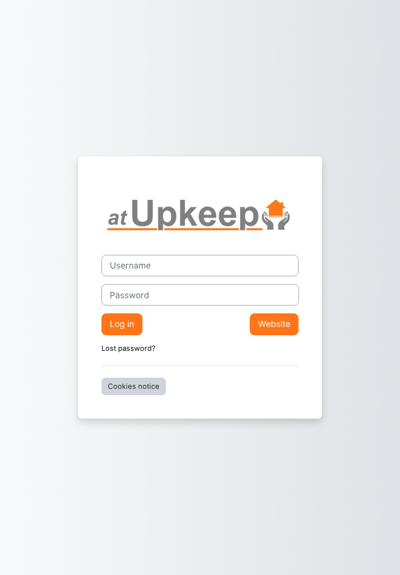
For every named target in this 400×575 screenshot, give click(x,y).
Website (274, 324)
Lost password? (128, 348)
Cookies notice (134, 386)
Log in (122, 324)
